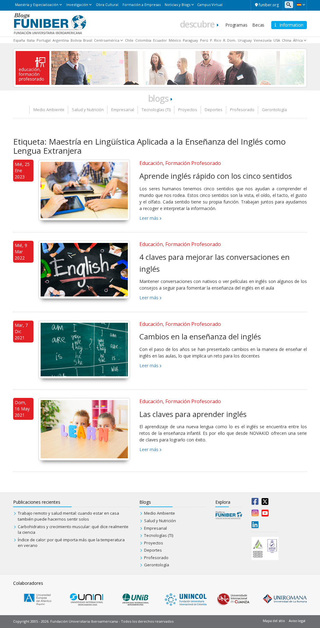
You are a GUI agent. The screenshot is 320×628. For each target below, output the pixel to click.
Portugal (44, 40)
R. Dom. (229, 40)
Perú (204, 40)
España (19, 40)
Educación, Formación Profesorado (180, 163)
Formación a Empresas (141, 4)
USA (276, 40)
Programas (236, 25)
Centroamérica (106, 40)
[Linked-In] (255, 526)
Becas (258, 25)
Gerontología (274, 109)
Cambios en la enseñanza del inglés (200, 336)
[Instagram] (255, 514)
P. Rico (215, 40)
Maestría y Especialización (36, 4)
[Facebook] (255, 503)
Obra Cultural (107, 4)
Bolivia (76, 40)
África (298, 40)
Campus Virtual (209, 4)
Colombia (143, 40)
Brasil (87, 40)
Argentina (60, 40)
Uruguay (245, 40)
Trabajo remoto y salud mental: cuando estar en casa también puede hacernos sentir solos (68, 516)
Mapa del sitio (274, 620)
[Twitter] (265, 503)
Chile (129, 40)
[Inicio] (50, 23)
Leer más (148, 218)
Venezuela (263, 40)
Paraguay (190, 40)
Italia (31, 40)
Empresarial (122, 109)
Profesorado (242, 109)
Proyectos (187, 109)
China (286, 40)
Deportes (213, 109)
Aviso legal (297, 620)
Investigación (77, 4)
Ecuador (160, 40)
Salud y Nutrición (88, 109)
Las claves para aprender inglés (193, 414)
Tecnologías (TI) (156, 109)
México (175, 40)
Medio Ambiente (48, 109)
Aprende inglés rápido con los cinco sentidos (215, 176)
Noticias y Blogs (177, 4)
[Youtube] (265, 514)
